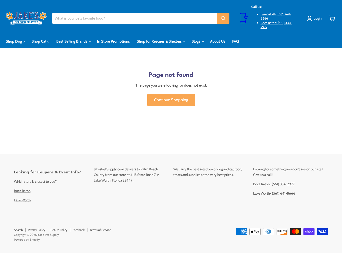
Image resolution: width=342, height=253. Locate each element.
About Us (217, 41)
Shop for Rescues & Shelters (160, 41)
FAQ (235, 41)
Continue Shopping (171, 99)
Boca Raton (22, 191)
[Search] (223, 18)
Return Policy (58, 230)
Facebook (79, 230)
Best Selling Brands (72, 41)
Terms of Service (100, 230)
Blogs (196, 41)
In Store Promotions (113, 41)
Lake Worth (22, 200)
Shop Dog (14, 41)
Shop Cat (39, 41)
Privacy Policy (36, 230)
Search (18, 230)
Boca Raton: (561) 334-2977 (276, 25)
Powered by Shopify (27, 239)
